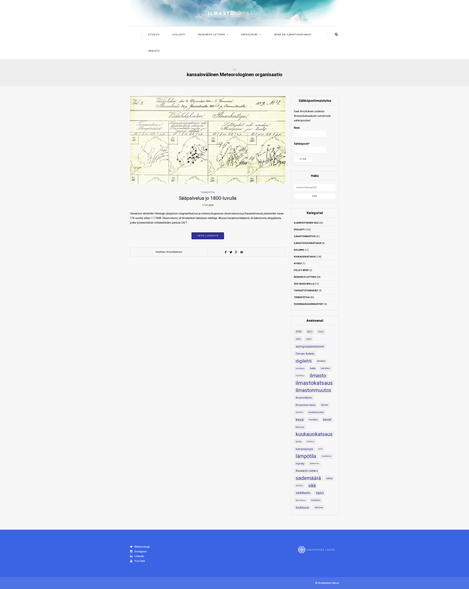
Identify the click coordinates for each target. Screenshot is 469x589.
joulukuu (299, 412)
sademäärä (308, 478)
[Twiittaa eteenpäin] (231, 252)
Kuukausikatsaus (304, 256)
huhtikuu (300, 375)
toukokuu (316, 500)
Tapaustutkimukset (306, 290)
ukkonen (319, 507)
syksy (329, 478)
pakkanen (314, 463)
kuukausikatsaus (314, 434)
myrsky (300, 463)
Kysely (298, 263)
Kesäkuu (313, 419)
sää (312, 485)
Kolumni (299, 250)
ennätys (321, 361)
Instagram (140, 551)
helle (312, 368)
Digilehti (179, 34)
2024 (308, 339)
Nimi (297, 127)
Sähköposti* (302, 143)
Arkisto (154, 51)
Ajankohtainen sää (306, 223)
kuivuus (300, 427)
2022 (321, 331)
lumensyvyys (304, 449)
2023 (298, 339)
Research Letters (211, 34)
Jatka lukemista (207, 236)
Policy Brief (301, 270)
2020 (299, 331)
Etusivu (154, 34)
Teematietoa (208, 192)
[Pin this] (241, 252)
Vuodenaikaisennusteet (309, 304)
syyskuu (299, 485)
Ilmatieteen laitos (306, 405)
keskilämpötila (316, 412)
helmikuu (325, 368)
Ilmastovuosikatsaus (307, 243)
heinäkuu (300, 368)
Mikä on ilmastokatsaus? (293, 34)
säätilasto (303, 493)
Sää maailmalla (304, 284)
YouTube (139, 561)
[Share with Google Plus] (236, 252)
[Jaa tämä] (225, 252)
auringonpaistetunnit (310, 346)
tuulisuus (302, 507)
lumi (320, 449)
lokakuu (310, 441)
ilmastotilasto (304, 397)
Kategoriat (249, 34)
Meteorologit (142, 546)
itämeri (324, 405)
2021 (310, 331)
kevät (327, 419)
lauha (298, 441)
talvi (320, 492)
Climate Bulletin (305, 353)
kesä (300, 419)
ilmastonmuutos (313, 390)
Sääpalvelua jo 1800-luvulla (208, 198)
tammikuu (301, 500)
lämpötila (306, 456)
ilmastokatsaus (314, 383)
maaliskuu (326, 456)
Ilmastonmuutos (304, 236)
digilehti (304, 361)
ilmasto (318, 375)
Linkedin (139, 556)
